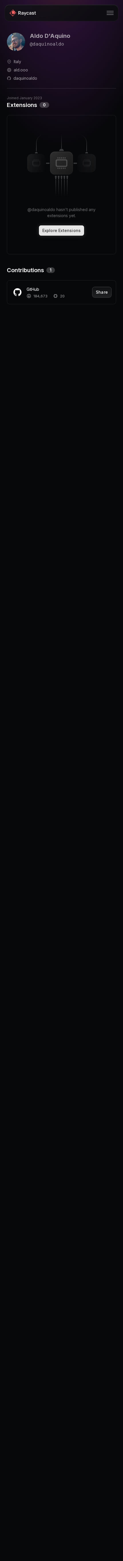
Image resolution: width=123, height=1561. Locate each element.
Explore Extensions (61, 230)
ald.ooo (21, 69)
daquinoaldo (25, 78)
